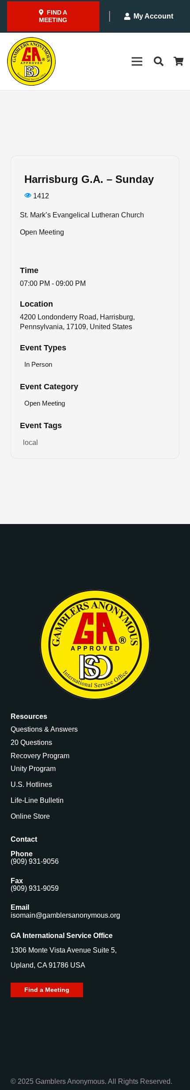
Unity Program (33, 768)
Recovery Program (40, 756)
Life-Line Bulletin (37, 800)
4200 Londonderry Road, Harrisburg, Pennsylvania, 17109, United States (77, 322)
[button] (158, 61)
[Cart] (179, 61)
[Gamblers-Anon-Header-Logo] (31, 61)
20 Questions (31, 742)
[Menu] (137, 61)
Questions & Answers (44, 729)
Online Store (30, 816)
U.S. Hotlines (31, 784)
